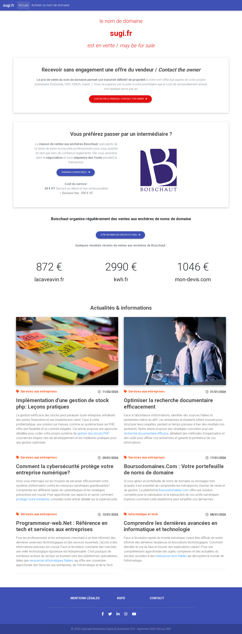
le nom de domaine (121, 21)
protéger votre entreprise (32, 499)
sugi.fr (121, 33)
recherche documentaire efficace (146, 433)
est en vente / (121, 46)
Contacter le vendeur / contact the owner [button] (119, 99)
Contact (157, 598)
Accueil (24, 5)
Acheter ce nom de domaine (50, 5)
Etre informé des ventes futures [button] (119, 235)
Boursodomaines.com (174, 490)
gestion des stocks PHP (93, 433)
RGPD (121, 598)
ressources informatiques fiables (51, 560)
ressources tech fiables (171, 556)
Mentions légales (85, 598)
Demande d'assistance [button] (74, 172)
